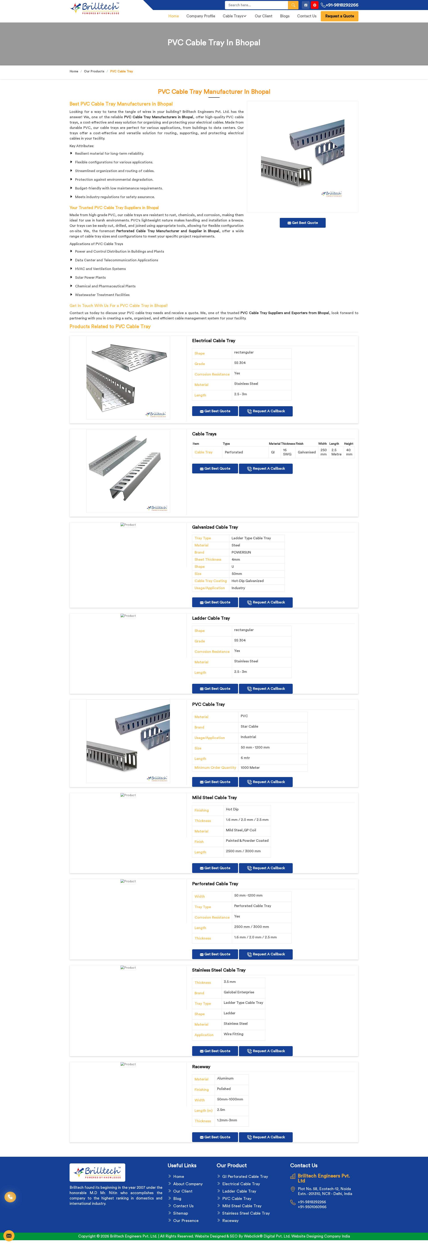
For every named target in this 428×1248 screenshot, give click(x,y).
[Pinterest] (315, 5)
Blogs (285, 16)
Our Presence (186, 1221)
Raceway (230, 1221)
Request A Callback (268, 411)
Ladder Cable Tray (239, 1191)
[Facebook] (306, 5)
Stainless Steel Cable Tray (246, 1213)
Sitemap (180, 1213)
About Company (188, 1184)
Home (173, 16)
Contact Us (307, 16)
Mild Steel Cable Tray (241, 1206)
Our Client (263, 16)
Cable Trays (233, 16)
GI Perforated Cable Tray (245, 1177)
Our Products (94, 71)
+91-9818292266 (342, 5)
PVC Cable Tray (236, 1199)
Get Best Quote (217, 411)
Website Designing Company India (320, 1236)
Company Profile (200, 16)
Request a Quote (339, 16)
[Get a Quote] (8, 1235)
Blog (177, 1199)
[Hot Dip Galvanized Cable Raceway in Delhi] (128, 378)
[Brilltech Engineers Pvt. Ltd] (104, 8)
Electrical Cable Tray (241, 1184)
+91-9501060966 (312, 1207)
